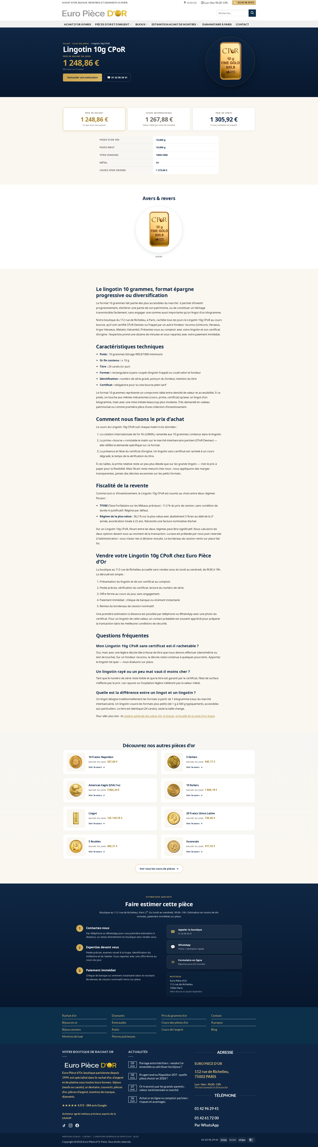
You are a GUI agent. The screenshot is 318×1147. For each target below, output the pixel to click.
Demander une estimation (82, 77)
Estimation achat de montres (174, 24)
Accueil (66, 43)
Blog (214, 1029)
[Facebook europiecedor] (77, 1126)
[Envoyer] (252, 13)
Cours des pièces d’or (174, 1022)
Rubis (115, 1029)
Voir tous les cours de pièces (159, 868)
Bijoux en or (70, 1022)
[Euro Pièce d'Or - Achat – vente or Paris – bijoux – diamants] (94, 12)
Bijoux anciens (71, 1029)
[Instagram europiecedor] (70, 1126)
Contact (242, 24)
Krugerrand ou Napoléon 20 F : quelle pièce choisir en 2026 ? (163, 1076)
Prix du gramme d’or (174, 1015)
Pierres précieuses (123, 1036)
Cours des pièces (80, 43)
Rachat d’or (69, 1015)
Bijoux (140, 24)
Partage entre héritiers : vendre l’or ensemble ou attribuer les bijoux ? (161, 1065)
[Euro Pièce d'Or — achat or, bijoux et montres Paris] (90, 1065)
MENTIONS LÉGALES (71, 1137)
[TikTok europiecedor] (64, 1126)
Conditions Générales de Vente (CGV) (112, 1137)
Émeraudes (119, 1022)
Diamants (118, 1015)
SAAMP (66, 1118)
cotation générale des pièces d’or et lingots (149, 716)
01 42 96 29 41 (117, 77)
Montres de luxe (72, 1036)
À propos (217, 1022)
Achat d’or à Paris (77, 24)
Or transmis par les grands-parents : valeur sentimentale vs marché (162, 1088)
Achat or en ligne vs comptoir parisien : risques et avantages (164, 1099)
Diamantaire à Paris (217, 24)
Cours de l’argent (172, 1029)
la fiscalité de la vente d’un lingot (194, 716)
